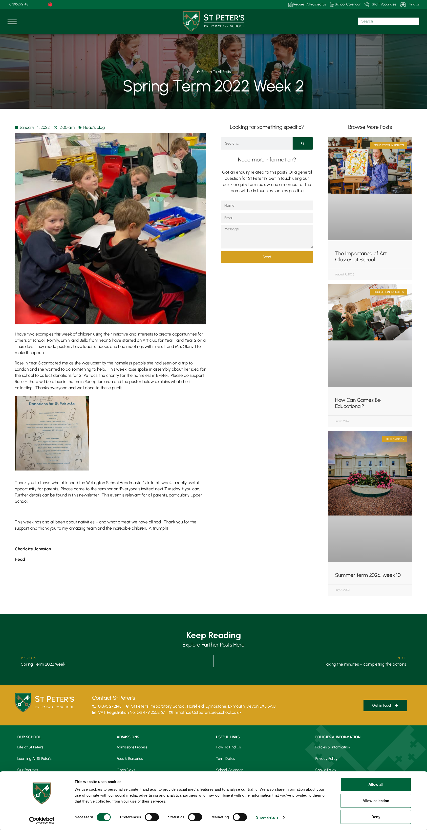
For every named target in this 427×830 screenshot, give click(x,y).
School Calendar (347, 4)
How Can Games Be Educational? (358, 403)
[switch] (152, 817)
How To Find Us (228, 747)
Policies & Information (332, 747)
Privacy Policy (326, 758)
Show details (267, 817)
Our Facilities (27, 770)
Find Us (414, 4)
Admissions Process (132, 747)
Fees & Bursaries (130, 758)
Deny (375, 817)
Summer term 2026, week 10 (368, 575)
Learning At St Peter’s (34, 758)
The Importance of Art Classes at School (361, 256)
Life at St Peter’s (30, 747)
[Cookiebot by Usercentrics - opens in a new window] (42, 820)
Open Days (126, 770)
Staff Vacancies (384, 4)
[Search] (303, 143)
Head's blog (94, 127)
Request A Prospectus (309, 4)
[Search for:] (388, 21)
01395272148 (18, 4)
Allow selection (376, 801)
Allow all (376, 784)
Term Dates (225, 758)
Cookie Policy (325, 770)
